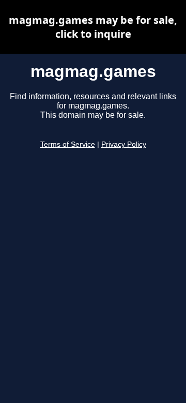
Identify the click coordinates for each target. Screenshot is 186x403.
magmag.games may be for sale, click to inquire (93, 27)
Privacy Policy (123, 144)
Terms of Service (67, 144)
